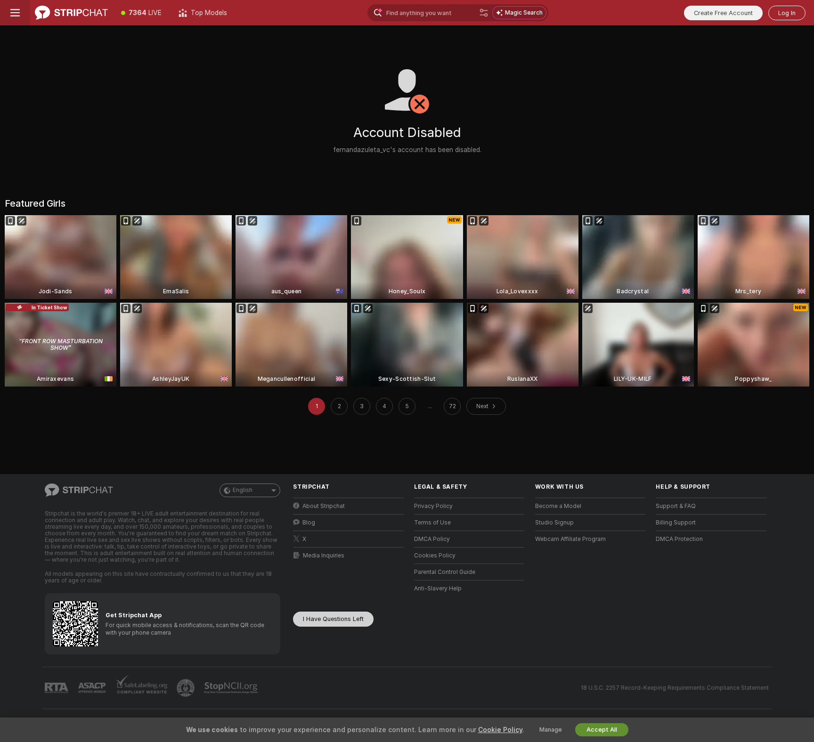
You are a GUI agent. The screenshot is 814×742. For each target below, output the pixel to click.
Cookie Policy (500, 730)
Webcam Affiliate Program (570, 539)
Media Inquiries (323, 555)
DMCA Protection (679, 539)
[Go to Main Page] (71, 12)
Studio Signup (554, 522)
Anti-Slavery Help (438, 588)
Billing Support (676, 522)
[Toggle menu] (15, 12)
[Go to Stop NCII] (232, 688)
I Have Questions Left (333, 618)
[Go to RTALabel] (57, 688)
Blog (308, 522)
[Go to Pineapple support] (186, 688)
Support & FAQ (676, 506)
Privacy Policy (433, 506)
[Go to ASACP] (93, 688)
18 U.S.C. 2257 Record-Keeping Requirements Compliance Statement (675, 688)
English (242, 490)
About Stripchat (323, 506)
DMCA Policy (432, 539)
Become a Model (558, 506)
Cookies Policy (435, 555)
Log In (787, 12)
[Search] (483, 12)
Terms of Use (432, 522)
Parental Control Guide (444, 572)
